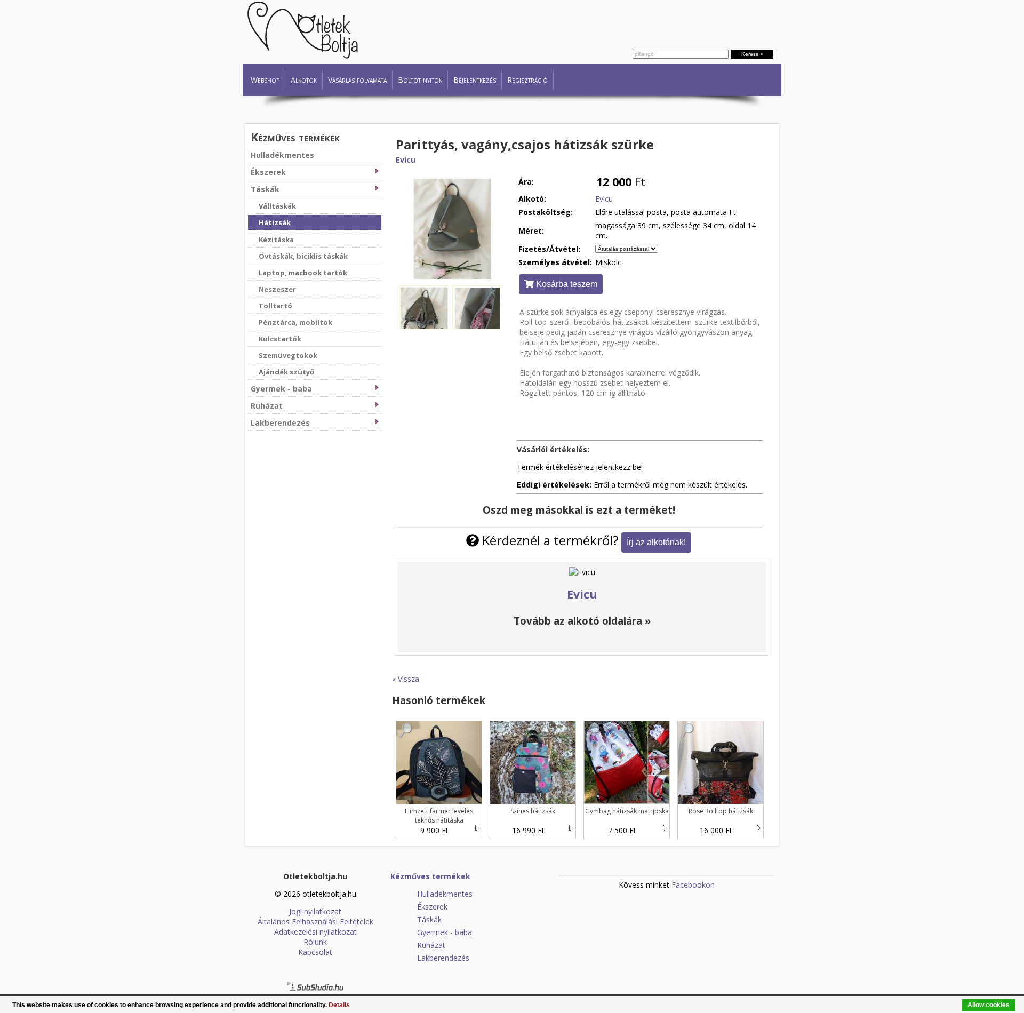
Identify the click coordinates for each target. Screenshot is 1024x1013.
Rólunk (315, 942)
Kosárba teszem (565, 284)
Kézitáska (276, 239)
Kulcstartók (280, 339)
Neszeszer (277, 289)
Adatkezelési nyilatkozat (315, 932)
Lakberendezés (280, 423)
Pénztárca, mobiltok (295, 322)
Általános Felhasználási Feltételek (315, 921)
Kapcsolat (315, 952)
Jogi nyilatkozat (315, 911)
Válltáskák (277, 206)
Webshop (265, 80)
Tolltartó (275, 305)
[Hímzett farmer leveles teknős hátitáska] (406, 736)
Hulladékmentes (282, 155)
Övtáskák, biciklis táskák (303, 256)
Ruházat (267, 406)
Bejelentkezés (474, 80)
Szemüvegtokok (288, 355)
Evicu (405, 160)
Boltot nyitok (420, 80)
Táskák (265, 189)
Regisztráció (527, 80)
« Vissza (405, 679)
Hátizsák (275, 222)
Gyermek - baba (281, 389)
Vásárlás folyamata (357, 80)
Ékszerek (268, 172)
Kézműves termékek (295, 137)
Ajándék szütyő (286, 372)
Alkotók (304, 80)
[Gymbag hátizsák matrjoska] (594, 736)
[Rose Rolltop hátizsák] (687, 736)
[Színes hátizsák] (500, 736)
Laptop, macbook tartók (303, 272)
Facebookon (693, 885)
